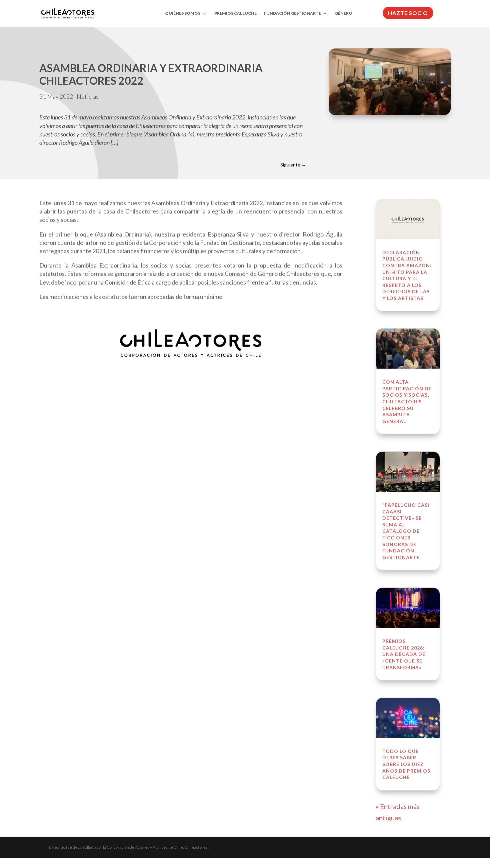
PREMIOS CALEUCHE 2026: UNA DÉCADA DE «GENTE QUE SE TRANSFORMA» (403, 654)
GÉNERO (343, 13)
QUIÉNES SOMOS (182, 13)
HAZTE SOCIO (408, 13)
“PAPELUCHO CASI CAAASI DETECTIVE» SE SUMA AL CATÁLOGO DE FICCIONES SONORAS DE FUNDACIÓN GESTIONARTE (405, 531)
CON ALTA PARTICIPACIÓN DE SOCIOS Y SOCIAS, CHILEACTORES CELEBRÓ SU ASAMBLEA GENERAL (407, 401)
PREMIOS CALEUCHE (235, 13)
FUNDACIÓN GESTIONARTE (292, 13)
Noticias (88, 96)
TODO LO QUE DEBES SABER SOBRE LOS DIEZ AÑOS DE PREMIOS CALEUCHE (406, 764)
